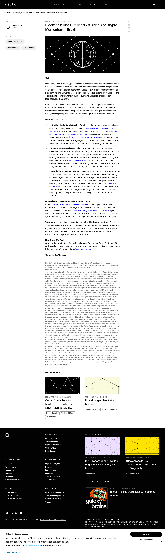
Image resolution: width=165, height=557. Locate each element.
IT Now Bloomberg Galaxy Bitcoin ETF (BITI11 (90, 210)
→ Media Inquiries (12, 496)
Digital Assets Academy (54, 493)
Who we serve (10, 467)
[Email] (144, 32)
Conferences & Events (14, 480)
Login (154, 4)
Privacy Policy (114, 520)
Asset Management (53, 442)
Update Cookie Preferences (53, 520)
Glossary (48, 502)
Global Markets (51, 438)
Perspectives (16, 13)
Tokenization (29, 48)
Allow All (146, 534)
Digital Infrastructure (53, 445)
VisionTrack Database (53, 499)
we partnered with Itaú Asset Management (71, 204)
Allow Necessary (146, 540)
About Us (8, 464)
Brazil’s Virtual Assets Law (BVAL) (76, 160)
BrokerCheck (144, 524)
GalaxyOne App (51, 448)
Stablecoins (13, 48)
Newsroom (9, 476)
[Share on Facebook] (144, 25)
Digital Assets (58, 4)
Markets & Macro (15, 41)
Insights (91, 4)
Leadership (9, 470)
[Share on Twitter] (144, 21)
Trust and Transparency (54, 496)
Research (49, 467)
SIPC (135, 524)
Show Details (11, 552)
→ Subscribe (50, 480)
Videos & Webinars (52, 476)
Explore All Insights (52, 464)
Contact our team (84, 249)
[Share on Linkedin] (144, 28)
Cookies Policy (33, 545)
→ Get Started (11, 493)
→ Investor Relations (13, 499)
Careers (8, 473)
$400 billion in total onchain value (84, 137)
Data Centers (76, 4)
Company (105, 4)
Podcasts (49, 473)
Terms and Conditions (95, 520)
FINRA (125, 524)
